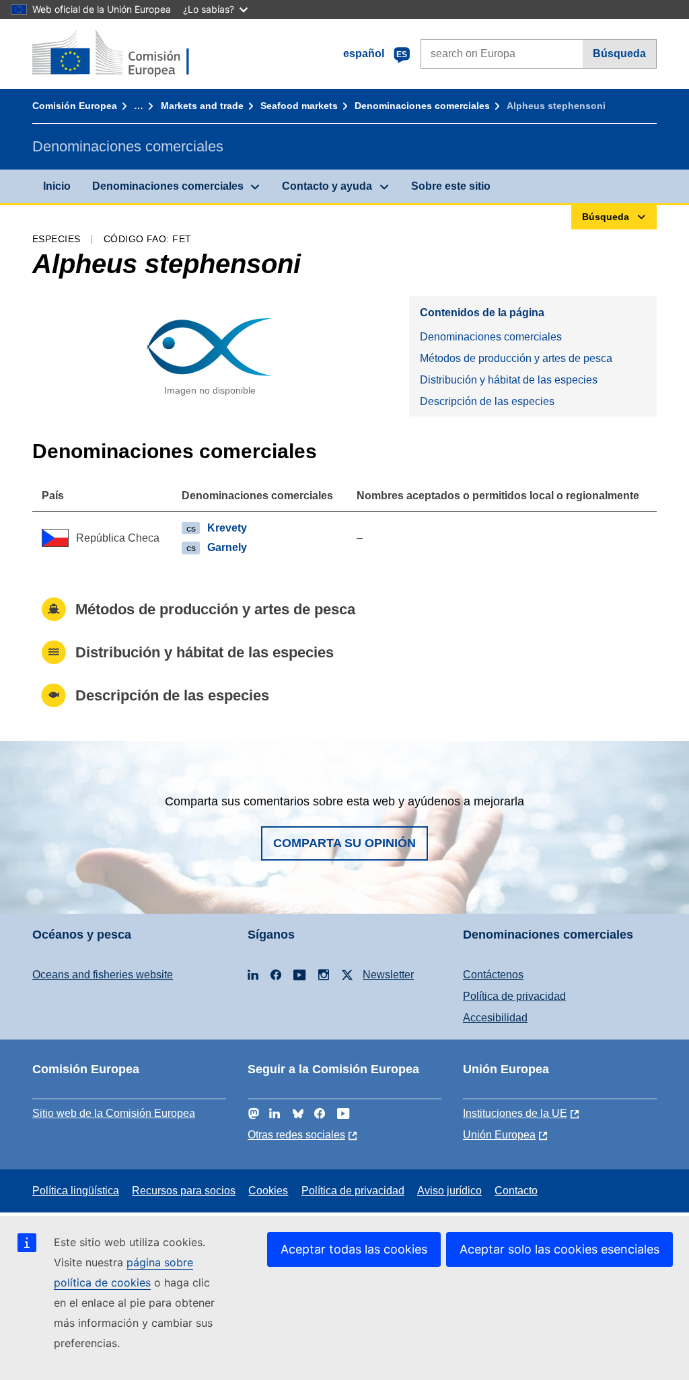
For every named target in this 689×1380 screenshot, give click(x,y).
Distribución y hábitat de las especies (508, 380)
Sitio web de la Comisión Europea (113, 1113)
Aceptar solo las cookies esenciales (559, 1249)
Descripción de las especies (487, 401)
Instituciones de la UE (515, 1113)
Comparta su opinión (344, 843)
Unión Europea (499, 1134)
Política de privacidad (514, 996)
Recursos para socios (183, 1190)
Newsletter (388, 974)
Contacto (516, 1190)
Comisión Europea (74, 105)
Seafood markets (299, 105)
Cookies (268, 1190)
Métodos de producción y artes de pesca (516, 358)
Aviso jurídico (449, 1190)
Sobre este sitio (451, 186)
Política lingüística (75, 1190)
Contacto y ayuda (327, 186)
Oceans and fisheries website (102, 974)
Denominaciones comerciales (422, 105)
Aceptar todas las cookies (354, 1249)
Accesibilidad (495, 1017)
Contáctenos (493, 974)
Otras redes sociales (296, 1134)
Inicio (57, 186)
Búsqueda (619, 53)
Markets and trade (202, 105)
